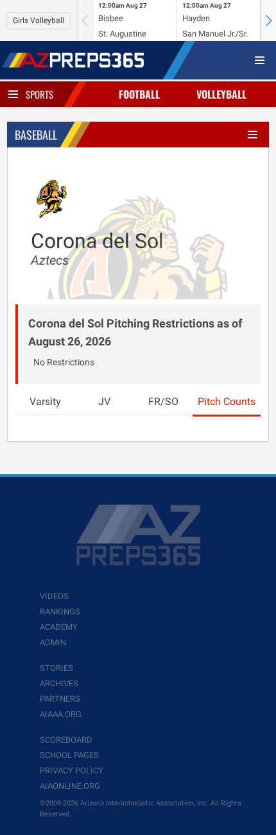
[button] (268, 20)
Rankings (60, 611)
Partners (60, 699)
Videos (54, 596)
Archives (59, 683)
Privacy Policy (71, 770)
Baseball (36, 134)
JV (104, 401)
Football (139, 94)
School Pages (69, 755)
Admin (53, 642)
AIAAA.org (61, 714)
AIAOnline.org (70, 786)
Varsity (45, 401)
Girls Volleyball (38, 20)
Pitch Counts (226, 401)
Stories (56, 668)
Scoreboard (66, 740)
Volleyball (221, 94)
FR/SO (163, 401)
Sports (39, 94)
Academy (59, 627)
